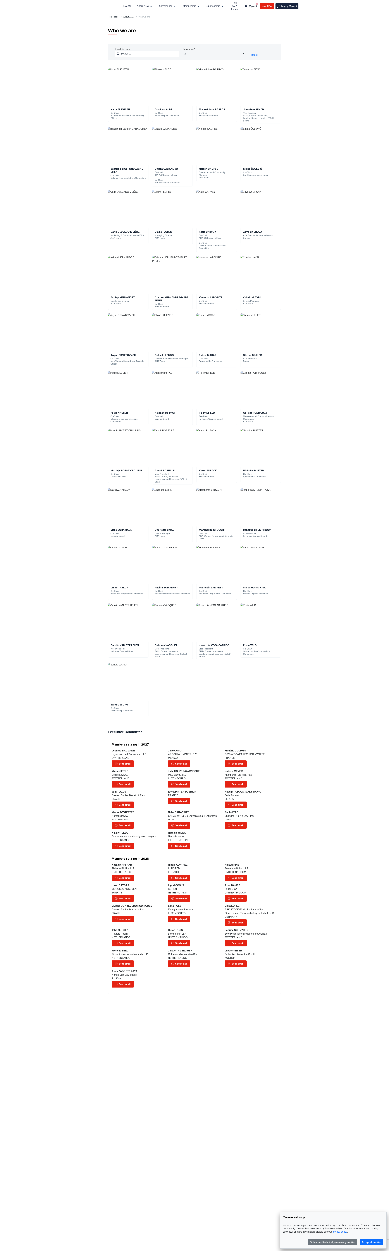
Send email (125, 763)
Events (127, 6)
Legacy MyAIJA (289, 6)
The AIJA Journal (235, 6)
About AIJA (143, 6)
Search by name (122, 49)
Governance (165, 6)
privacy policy (339, 1231)
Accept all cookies (371, 1242)
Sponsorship (213, 6)
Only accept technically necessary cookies (332, 1242)
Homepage (113, 17)
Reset (254, 55)
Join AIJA (267, 6)
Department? (189, 49)
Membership (189, 6)
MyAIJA (253, 6)
